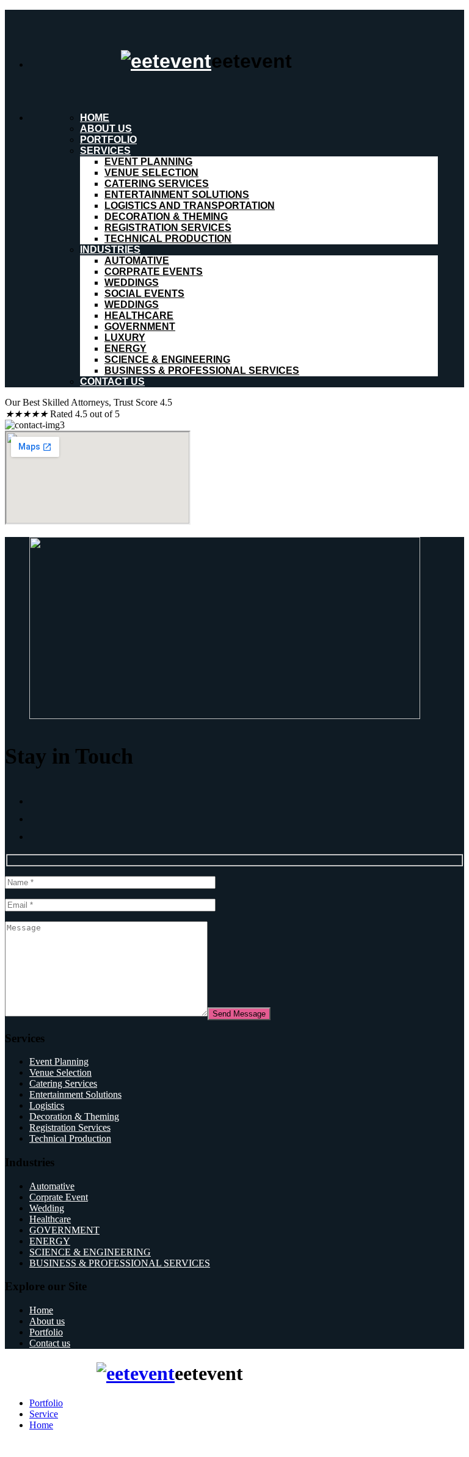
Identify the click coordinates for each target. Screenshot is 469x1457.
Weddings (131, 304)
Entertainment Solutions (176, 194)
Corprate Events (153, 271)
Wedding (46, 1208)
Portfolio (108, 139)
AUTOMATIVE (136, 260)
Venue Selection (151, 172)
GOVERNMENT (139, 326)
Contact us (49, 1343)
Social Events (144, 293)
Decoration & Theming (166, 216)
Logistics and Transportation (189, 205)
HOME (94, 117)
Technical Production (167, 238)
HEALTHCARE (138, 315)
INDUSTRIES (110, 249)
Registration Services (167, 227)
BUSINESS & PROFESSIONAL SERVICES (201, 370)
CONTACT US (112, 381)
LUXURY (124, 337)
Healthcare (50, 1219)
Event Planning (148, 161)
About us (106, 128)
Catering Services (156, 183)
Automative (52, 1186)
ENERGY (125, 348)
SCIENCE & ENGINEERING (167, 359)
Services (105, 150)
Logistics (46, 1105)
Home (41, 1310)
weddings (131, 282)
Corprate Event (58, 1197)
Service (43, 1414)
